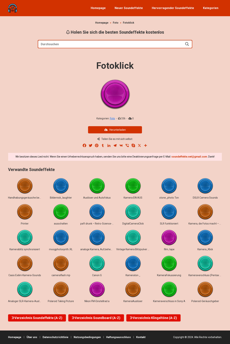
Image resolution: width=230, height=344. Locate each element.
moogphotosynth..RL (61, 249)
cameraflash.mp (61, 275)
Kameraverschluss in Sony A (169, 301)
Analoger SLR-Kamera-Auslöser (26, 301)
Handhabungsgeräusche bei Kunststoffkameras (35, 197)
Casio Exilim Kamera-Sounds (24, 275)
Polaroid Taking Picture (61, 301)
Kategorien (210, 8)
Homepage (98, 8)
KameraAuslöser (132, 301)
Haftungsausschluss (118, 337)
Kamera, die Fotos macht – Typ (206, 223)
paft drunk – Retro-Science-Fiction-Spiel (103, 223)
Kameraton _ (133, 275)
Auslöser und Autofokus (97, 197)
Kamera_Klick (205, 249)
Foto (115, 22)
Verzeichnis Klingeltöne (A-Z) (155, 318)
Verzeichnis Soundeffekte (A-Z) (38, 318)
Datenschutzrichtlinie (55, 337)
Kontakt (141, 337)
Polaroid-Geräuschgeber (205, 301)
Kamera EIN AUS (133, 197)
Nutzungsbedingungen (87, 337)
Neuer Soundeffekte (129, 8)
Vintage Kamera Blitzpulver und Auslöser (139, 249)
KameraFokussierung (169, 275)
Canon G (97, 275)
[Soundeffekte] (12, 8)
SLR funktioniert (169, 223)
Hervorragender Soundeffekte (173, 8)
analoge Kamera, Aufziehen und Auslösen (104, 249)
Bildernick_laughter (61, 197)
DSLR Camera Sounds (205, 197)
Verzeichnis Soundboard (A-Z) (97, 318)
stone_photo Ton (169, 197)
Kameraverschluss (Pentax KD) (206, 275)
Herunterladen (117, 129)
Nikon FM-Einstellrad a (96, 301)
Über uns (32, 337)
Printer (25, 223)
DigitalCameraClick (133, 223)
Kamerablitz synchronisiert (25, 249)
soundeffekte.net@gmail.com (189, 156)
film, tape (169, 249)
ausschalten (61, 223)
